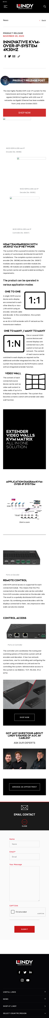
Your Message (16, 864)
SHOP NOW (24, 112)
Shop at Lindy (10, 1006)
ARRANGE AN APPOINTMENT (24, 787)
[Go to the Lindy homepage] (25, 6)
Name (12, 839)
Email (12, 852)
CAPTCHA (14, 906)
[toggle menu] (5, 6)
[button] (45, 6)
